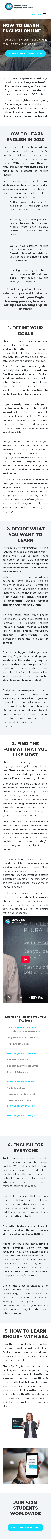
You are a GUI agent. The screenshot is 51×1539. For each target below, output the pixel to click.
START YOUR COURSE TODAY (25, 53)
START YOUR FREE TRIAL (25, 1527)
